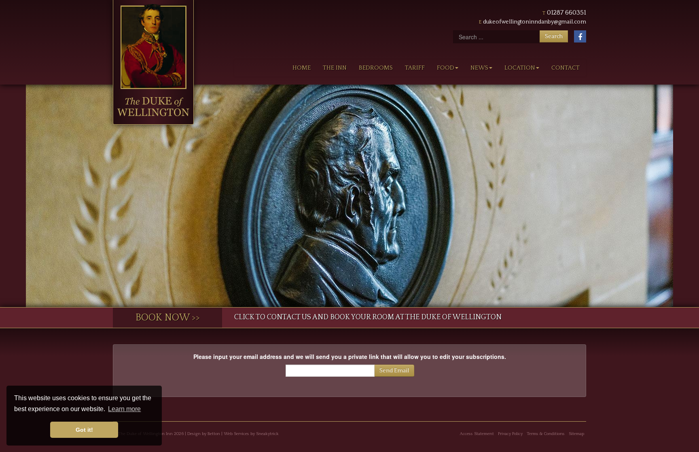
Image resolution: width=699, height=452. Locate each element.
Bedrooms (376, 67)
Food (445, 67)
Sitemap (576, 433)
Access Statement (477, 433)
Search (554, 36)
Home (301, 67)
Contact (565, 67)
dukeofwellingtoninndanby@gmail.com (534, 22)
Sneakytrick (267, 433)
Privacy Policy (510, 433)
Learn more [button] (124, 408)
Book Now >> (168, 317)
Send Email (394, 370)
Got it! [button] (84, 430)
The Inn (335, 67)
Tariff (415, 67)
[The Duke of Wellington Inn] (153, 62)
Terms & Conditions (546, 433)
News (479, 67)
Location (519, 67)
